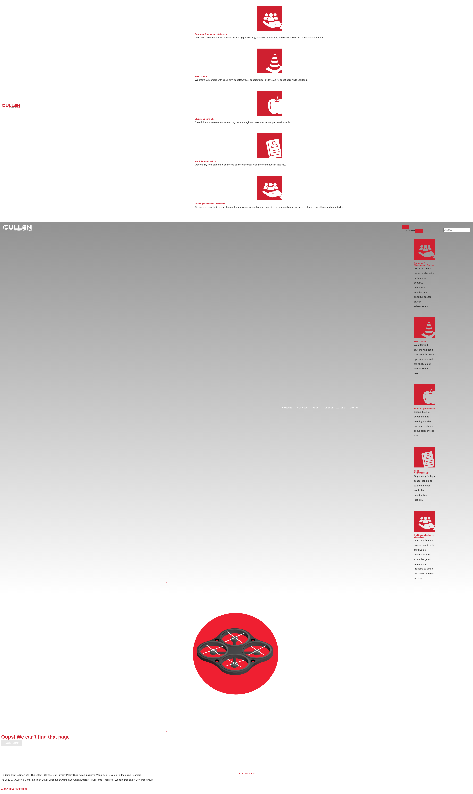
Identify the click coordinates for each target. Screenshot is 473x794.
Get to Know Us (20, 775)
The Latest (36, 775)
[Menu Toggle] (405, 227)
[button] (456, 226)
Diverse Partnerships (120, 775)
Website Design (123, 779)
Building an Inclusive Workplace (90, 775)
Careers (137, 775)
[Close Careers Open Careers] (419, 231)
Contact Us (50, 775)
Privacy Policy (65, 775)
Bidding (6, 775)
